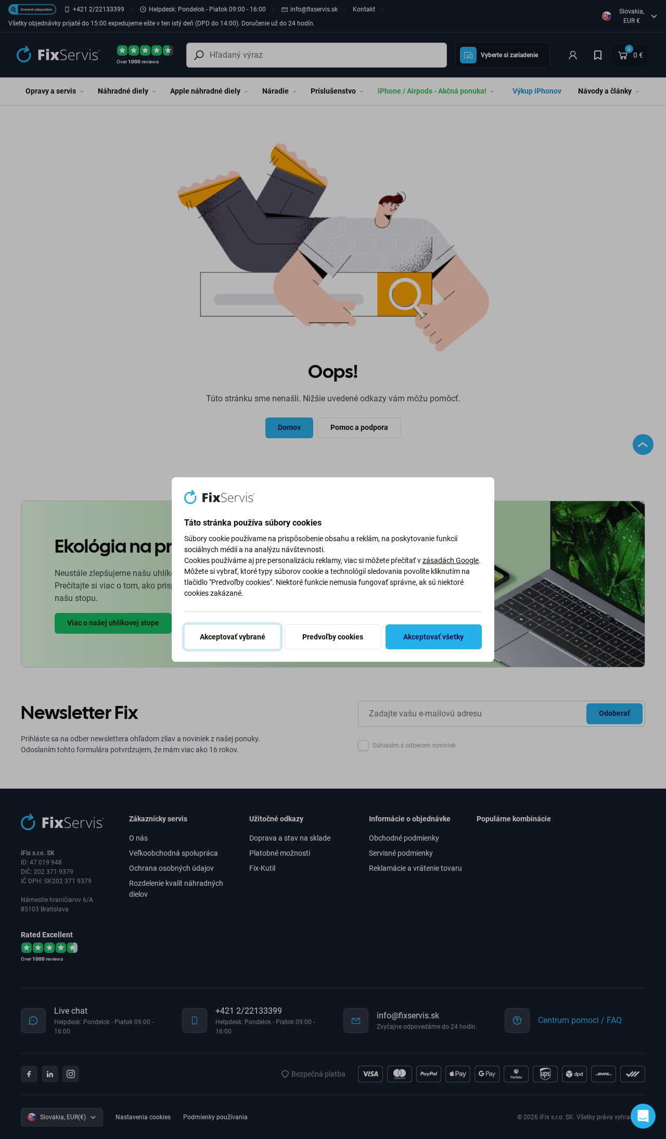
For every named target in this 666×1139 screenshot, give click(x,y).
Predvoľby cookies (332, 637)
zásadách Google (450, 560)
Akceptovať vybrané (232, 637)
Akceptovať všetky (433, 637)
